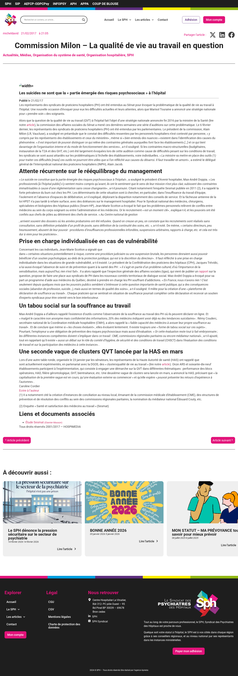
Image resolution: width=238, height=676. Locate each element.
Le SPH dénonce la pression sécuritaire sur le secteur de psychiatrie (32, 534)
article (30, 125)
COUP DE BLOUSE (105, 4)
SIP (17, 4)
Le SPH (123, 19)
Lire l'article (64, 549)
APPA (84, 4)
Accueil (109, 19)
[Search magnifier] (83, 20)
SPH (8, 4)
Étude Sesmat (44, 422)
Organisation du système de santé (59, 55)
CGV (51, 609)
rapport (203, 271)
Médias (25, 55)
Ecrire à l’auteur (29, 390)
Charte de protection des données (64, 626)
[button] (212, 34)
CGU (51, 602)
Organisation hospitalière (105, 55)
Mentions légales (59, 616)
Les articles (142, 19)
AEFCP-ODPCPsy (36, 4)
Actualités (10, 55)
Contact (163, 19)
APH (73, 4)
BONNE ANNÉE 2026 (108, 530)
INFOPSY (59, 4)
